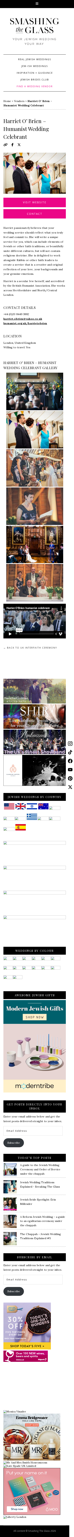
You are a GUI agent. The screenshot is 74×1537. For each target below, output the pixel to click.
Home (7, 101)
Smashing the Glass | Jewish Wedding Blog (34, 34)
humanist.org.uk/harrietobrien (25, 323)
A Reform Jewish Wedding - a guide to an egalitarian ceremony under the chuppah (42, 1221)
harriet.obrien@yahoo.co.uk (22, 319)
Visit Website (34, 202)
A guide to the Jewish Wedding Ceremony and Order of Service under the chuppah (40, 1169)
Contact (34, 213)
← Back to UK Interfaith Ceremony (30, 647)
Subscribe (13, 1142)
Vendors (19, 101)
